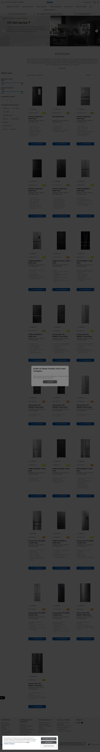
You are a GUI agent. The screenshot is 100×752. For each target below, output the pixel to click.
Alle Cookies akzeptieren (49, 738)
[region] (30, 743)
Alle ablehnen (48, 742)
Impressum (12, 743)
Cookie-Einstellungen (48, 745)
